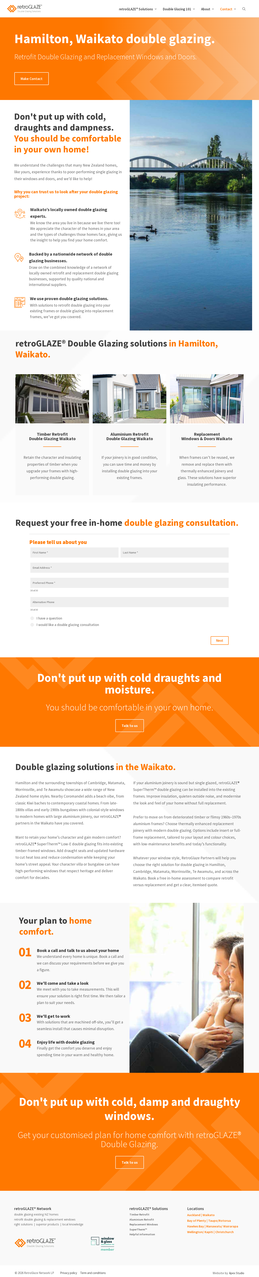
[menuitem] (137, 9)
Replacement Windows (144, 1224)
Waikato (209, 1215)
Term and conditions (93, 1273)
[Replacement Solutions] (205, 398)
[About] (102, 1244)
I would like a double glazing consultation (67, 625)
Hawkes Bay (195, 1226)
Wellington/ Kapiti (200, 1232)
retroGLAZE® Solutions (136, 9)
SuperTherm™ (138, 1229)
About (205, 9)
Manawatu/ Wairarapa (222, 1226)
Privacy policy (68, 1273)
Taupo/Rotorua (219, 1221)
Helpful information (142, 1234)
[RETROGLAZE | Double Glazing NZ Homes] (24, 9)
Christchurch (224, 1232)
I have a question (49, 618)
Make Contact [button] (31, 78)
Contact (226, 9)
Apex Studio (236, 1273)
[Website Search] (244, 8)
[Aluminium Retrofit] (127, 398)
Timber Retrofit (139, 1214)
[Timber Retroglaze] (50, 398)
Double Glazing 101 (177, 9)
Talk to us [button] (130, 725)
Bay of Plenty (196, 1221)
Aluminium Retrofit (142, 1219)
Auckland (193, 1215)
